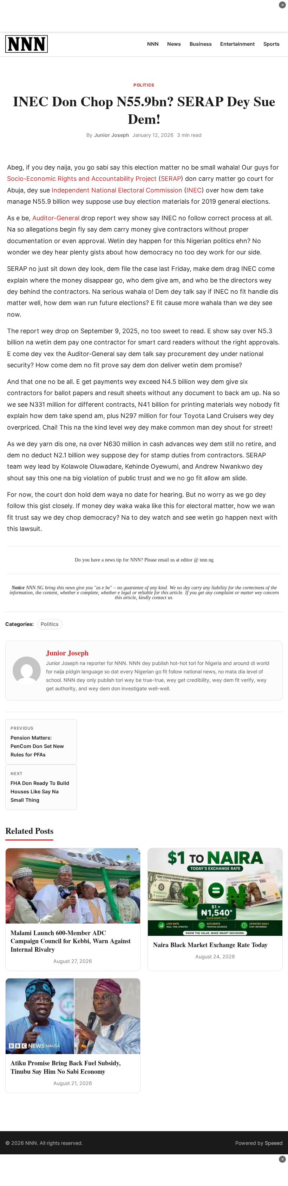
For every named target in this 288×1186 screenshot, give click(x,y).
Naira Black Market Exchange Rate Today (210, 944)
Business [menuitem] (201, 44)
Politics (144, 85)
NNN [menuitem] (153, 44)
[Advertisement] (144, 16)
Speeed (274, 1143)
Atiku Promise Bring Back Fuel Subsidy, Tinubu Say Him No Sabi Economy (66, 1067)
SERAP (171, 178)
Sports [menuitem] (271, 44)
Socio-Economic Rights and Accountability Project (82, 178)
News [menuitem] (174, 44)
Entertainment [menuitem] (237, 44)
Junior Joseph (111, 135)
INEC (194, 190)
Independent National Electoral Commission (117, 190)
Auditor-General (55, 218)
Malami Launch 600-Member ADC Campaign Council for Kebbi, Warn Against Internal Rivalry (71, 941)
